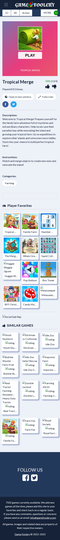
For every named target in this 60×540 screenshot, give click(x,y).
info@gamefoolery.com (43, 517)
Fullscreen (47, 96)
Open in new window (20, 96)
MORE (47, 12)
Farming (9, 183)
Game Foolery (22, 534)
